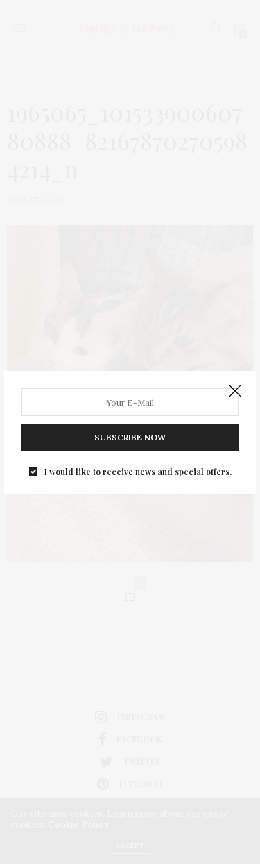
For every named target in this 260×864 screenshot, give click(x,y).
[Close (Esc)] (235, 392)
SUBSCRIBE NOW (130, 437)
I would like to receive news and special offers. (138, 471)
